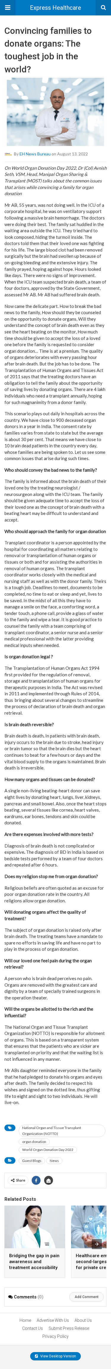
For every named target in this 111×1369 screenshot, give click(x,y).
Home (25, 1320)
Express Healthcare (55, 7)
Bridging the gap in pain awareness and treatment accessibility (34, 1261)
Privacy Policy (55, 1336)
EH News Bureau (35, 153)
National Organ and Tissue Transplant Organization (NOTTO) (51, 1130)
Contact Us (32, 1328)
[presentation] (97, 1244)
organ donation (34, 1141)
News (54, 1160)
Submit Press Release (69, 1328)
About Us (83, 1320)
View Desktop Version (57, 1356)
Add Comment (87, 1297)
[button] (7, 7)
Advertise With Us (53, 1320)
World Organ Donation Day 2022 (47, 1149)
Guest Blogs (31, 1160)
